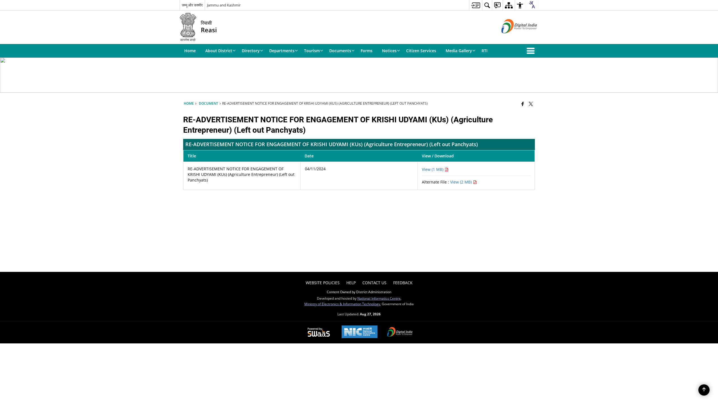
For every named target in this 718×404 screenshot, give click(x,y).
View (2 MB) (461, 182)
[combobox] (531, 5)
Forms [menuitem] (366, 50)
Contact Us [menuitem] (374, 282)
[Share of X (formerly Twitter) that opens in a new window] (530, 104)
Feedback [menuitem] (403, 282)
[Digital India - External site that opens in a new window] (512, 38)
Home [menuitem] (190, 50)
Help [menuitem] (351, 282)
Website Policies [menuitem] (323, 282)
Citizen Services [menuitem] (421, 50)
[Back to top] (704, 390)
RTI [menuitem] (484, 50)
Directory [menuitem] (251, 50)
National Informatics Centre (379, 298)
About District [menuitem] (218, 50)
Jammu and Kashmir (224, 5)
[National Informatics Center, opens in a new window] (359, 332)
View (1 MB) (433, 169)
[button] (531, 50)
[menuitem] (475, 5)
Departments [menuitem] (281, 50)
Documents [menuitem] (340, 50)
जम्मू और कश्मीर (192, 5)
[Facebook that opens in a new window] (522, 104)
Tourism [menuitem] (312, 50)
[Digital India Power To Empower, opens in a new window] (400, 332)
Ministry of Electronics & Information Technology (342, 304)
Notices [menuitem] (389, 50)
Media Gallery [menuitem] (459, 50)
